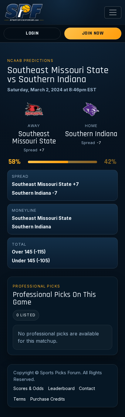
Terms (19, 399)
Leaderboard (61, 388)
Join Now (93, 33)
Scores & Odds (28, 388)
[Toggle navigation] (112, 12)
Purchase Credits (47, 399)
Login (32, 33)
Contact (87, 388)
